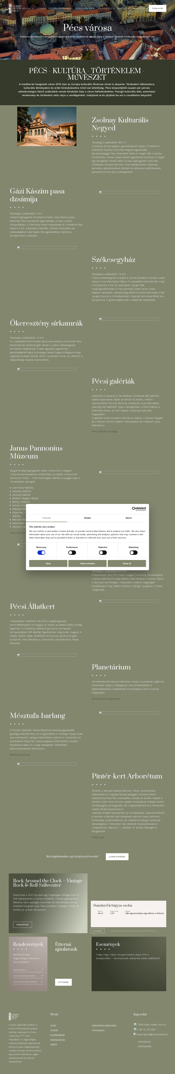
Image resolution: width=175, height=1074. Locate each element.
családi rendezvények (25, 982)
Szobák (41, 9)
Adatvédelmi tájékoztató (104, 1025)
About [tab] (129, 518)
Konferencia (20, 970)
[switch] (72, 552)
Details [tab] (87, 518)
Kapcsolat (124, 9)
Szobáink (97, 930)
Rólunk (26, 9)
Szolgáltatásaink (58, 9)
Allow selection (87, 563)
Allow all (127, 563)
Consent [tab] (46, 518)
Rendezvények (83, 9)
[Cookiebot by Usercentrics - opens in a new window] (134, 509)
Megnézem (23, 924)
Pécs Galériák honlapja (105, 431)
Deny (48, 563)
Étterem (63, 982)
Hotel (53, 1025)
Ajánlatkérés (117, 857)
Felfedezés (105, 9)
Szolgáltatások (57, 1034)
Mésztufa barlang (20, 754)
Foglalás (157, 8)
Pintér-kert (98, 837)
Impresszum (98, 1030)
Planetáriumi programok (106, 698)
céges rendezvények (24, 976)
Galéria (53, 1044)
